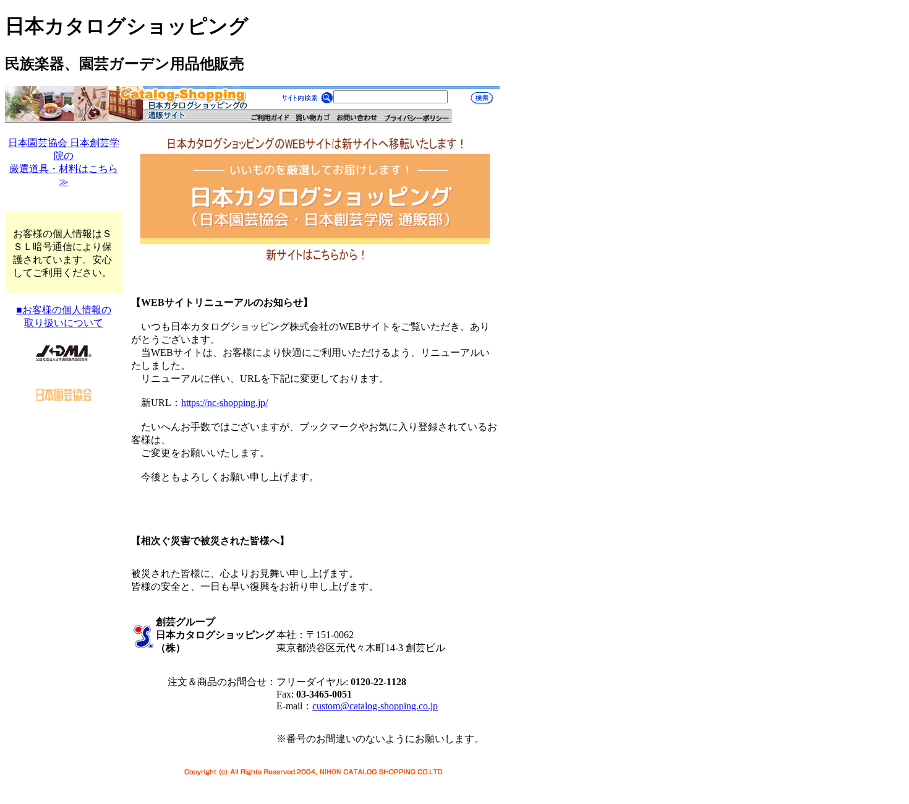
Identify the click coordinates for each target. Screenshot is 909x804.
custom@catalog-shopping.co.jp (375, 706)
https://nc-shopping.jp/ (224, 402)
